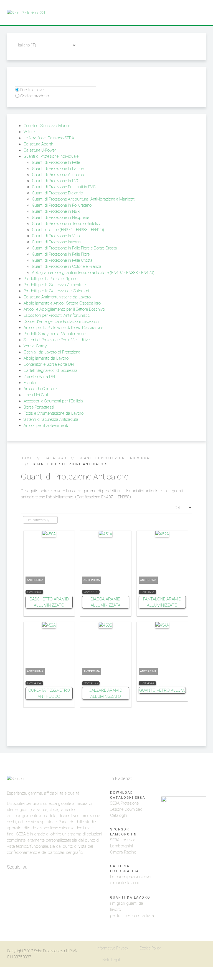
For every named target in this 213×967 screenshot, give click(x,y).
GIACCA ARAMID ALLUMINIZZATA (105, 602)
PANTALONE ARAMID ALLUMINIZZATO (162, 602)
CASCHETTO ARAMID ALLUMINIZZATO (49, 602)
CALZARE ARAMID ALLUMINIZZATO (105, 693)
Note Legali (111, 960)
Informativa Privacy (112, 948)
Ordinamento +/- (39, 520)
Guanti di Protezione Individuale (116, 458)
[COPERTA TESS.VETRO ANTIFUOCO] (49, 624)
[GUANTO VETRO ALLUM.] (162, 624)
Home (26, 458)
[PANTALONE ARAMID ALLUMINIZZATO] (162, 533)
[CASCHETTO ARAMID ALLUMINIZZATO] (49, 533)
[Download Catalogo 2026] (183, 826)
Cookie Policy (150, 948)
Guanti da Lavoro (130, 897)
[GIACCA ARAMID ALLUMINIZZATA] (105, 533)
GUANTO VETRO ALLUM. (162, 690)
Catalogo (55, 458)
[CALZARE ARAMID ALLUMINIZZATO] (105, 624)
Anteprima (35, 580)
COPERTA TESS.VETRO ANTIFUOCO (49, 693)
